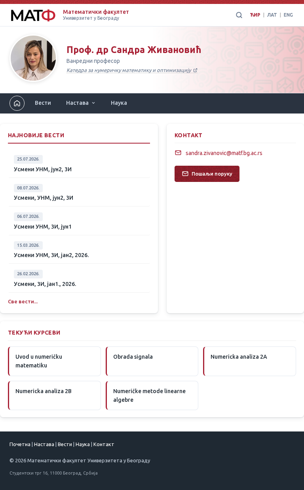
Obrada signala (133, 357)
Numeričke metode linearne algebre (149, 395)
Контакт (103, 444)
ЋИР (255, 14)
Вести (43, 103)
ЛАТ (272, 14)
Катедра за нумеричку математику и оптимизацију (129, 70)
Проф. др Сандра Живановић (133, 50)
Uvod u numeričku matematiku (38, 361)
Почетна (20, 444)
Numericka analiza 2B (43, 391)
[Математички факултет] (33, 15)
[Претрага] (239, 15)
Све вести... (23, 301)
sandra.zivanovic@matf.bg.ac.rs (224, 153)
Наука (119, 103)
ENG (288, 14)
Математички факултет (96, 12)
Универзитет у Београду (91, 18)
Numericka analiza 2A (239, 357)
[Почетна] (33, 59)
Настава (77, 103)
